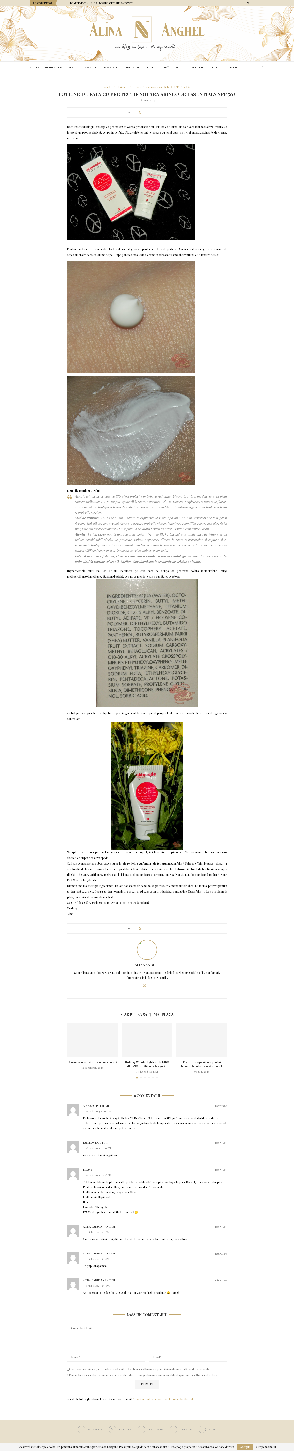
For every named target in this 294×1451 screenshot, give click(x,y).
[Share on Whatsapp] (155, 112)
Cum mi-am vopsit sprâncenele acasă (92, 1062)
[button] (61, 3)
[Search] (262, 67)
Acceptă (245, 1447)
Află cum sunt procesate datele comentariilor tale (163, 1399)
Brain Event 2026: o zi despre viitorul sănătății (101, 3)
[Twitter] (248, 3)
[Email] (263, 3)
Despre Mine (53, 67)
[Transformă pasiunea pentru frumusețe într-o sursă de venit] (201, 1040)
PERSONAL (197, 67)
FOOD (180, 67)
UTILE (214, 67)
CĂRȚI (165, 67)
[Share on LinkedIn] (148, 112)
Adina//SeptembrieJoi (98, 1105)
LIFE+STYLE (110, 67)
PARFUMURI (131, 67)
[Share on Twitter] (140, 112)
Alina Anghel (147, 965)
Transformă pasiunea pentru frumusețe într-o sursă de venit (201, 1064)
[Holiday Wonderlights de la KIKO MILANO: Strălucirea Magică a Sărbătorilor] (147, 1040)
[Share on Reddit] (152, 112)
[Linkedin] (258, 3)
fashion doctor (95, 1142)
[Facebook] (243, 3)
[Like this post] (132, 112)
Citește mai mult (266, 1447)
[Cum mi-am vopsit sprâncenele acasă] (92, 1040)
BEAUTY (73, 67)
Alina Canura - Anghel (99, 1226)
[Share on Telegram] (159, 112)
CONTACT (233, 67)
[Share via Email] (163, 112)
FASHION (90, 67)
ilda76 (87, 1169)
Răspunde (221, 1106)
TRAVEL (150, 67)
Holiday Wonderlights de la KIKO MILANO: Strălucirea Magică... (147, 1064)
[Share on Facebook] (136, 112)
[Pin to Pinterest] (144, 112)
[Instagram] (253, 3)
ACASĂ (34, 67)
